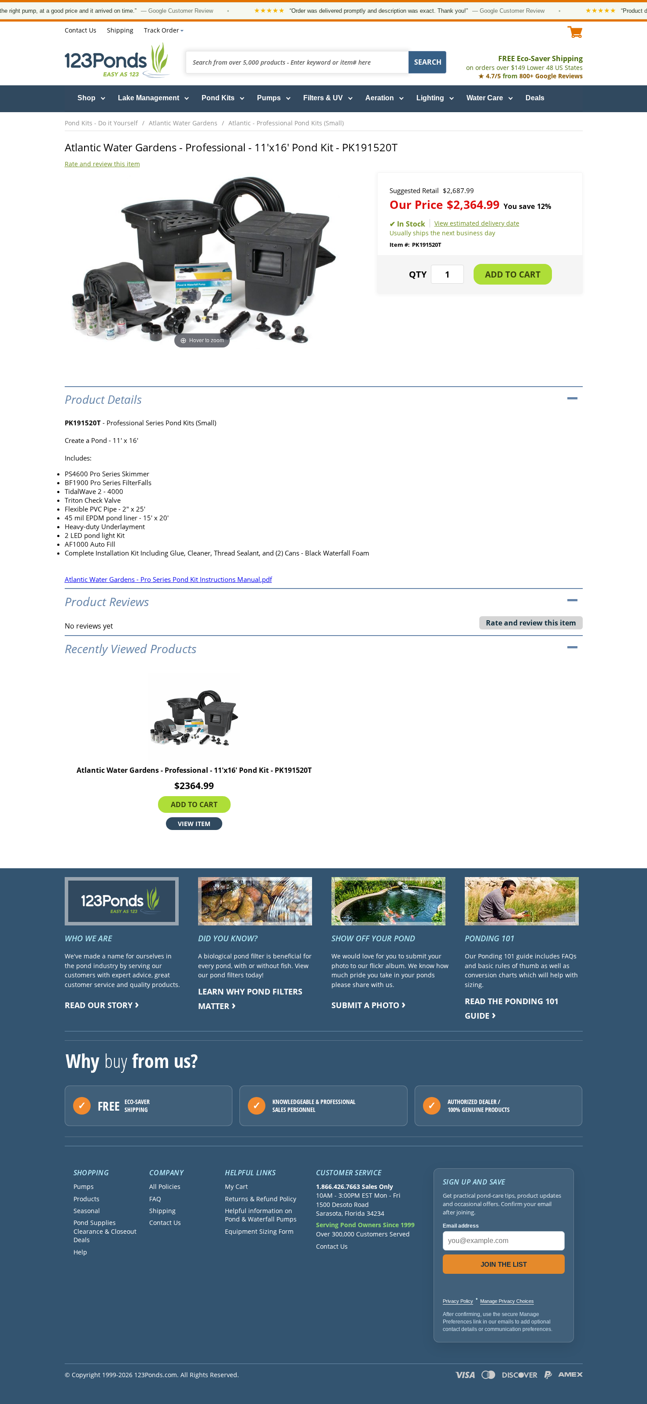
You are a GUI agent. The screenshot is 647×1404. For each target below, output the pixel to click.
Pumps (269, 98)
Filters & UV (323, 98)
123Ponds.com (117, 60)
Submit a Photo (365, 1005)
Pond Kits (218, 98)
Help (80, 1252)
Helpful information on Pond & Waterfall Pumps (261, 1215)
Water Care (485, 98)
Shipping (120, 30)
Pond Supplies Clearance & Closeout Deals (105, 1231)
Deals (535, 98)
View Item (194, 823)
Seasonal (87, 1211)
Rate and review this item (102, 164)
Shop (86, 98)
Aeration (379, 98)
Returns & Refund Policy (260, 1199)
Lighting (430, 98)
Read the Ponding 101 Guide (512, 1008)
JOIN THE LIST (504, 1264)
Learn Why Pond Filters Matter (250, 998)
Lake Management (148, 98)
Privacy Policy (458, 1301)
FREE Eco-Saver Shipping (524, 63)
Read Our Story (98, 1005)
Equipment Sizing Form (259, 1231)
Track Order (161, 30)
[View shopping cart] (575, 32)
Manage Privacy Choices (507, 1301)
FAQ (155, 1199)
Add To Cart (194, 804)
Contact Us (80, 30)
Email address (461, 1226)
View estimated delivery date (476, 223)
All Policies (164, 1186)
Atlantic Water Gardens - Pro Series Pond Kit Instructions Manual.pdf (168, 579)
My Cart (236, 1186)
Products (86, 1199)
